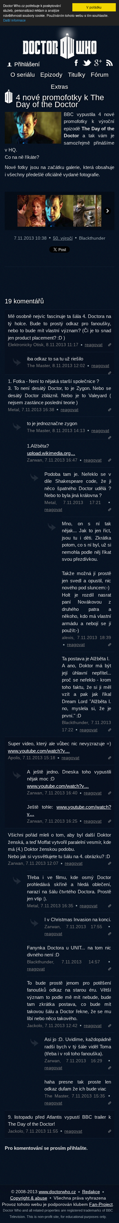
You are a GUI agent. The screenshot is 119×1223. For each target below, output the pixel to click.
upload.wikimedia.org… (51, 453)
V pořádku (94, 7)
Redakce (91, 1191)
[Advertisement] (59, 286)
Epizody (51, 74)
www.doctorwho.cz (57, 1191)
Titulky (76, 74)
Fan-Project (101, 1204)
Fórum (100, 74)
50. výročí (63, 238)
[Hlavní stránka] (59, 43)
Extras (59, 86)
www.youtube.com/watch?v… (39, 751)
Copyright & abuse (28, 1197)
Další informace (14, 20)
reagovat (93, 344)
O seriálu (22, 74)
